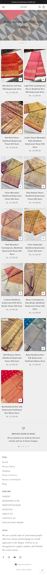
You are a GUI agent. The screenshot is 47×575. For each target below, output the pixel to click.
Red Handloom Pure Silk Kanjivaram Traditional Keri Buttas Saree (12, 410)
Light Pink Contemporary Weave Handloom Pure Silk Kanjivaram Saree (35, 89)
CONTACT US (8, 518)
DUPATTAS (7, 509)
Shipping (6, 471)
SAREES (6, 496)
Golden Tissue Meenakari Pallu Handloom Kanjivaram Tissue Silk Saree (35, 142)
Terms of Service (9, 475)
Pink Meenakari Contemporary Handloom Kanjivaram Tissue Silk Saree (12, 249)
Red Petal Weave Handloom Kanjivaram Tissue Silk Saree (12, 141)
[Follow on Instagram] (9, 557)
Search (5, 462)
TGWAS (29, 569)
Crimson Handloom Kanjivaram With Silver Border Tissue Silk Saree (12, 303)
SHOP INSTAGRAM (11, 505)
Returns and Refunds (11, 479)
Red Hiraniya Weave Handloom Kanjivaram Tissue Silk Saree (12, 358)
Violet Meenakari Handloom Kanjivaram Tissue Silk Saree (12, 196)
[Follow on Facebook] (3, 557)
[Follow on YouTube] (15, 557)
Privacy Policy (8, 466)
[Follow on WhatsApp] (20, 557)
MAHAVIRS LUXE (11, 501)
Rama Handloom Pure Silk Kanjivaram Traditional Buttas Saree (35, 358)
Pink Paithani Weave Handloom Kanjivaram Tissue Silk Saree (34, 196)
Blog (4, 484)
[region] (23, 435)
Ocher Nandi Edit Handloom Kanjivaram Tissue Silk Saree (34, 248)
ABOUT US (7, 514)
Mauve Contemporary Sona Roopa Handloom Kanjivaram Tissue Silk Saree (35, 304)
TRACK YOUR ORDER (13, 522)
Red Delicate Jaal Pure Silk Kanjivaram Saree (12, 87)
